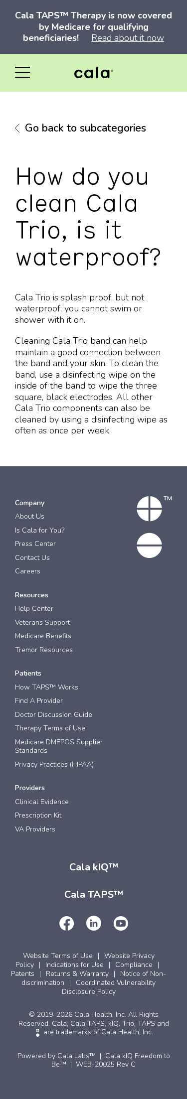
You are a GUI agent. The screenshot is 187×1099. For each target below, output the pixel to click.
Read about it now (127, 38)
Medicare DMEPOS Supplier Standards (59, 746)
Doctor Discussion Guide (53, 714)
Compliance (134, 964)
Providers (30, 788)
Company (29, 503)
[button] (22, 73)
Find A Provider (39, 700)
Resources (31, 595)
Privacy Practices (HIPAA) (54, 764)
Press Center (35, 544)
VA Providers (35, 829)
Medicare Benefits (43, 636)
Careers (27, 571)
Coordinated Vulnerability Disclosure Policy (109, 987)
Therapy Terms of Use (50, 728)
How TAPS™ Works (46, 687)
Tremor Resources (44, 650)
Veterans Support (42, 622)
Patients (28, 673)
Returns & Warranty (77, 973)
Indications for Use (74, 964)
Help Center (34, 608)
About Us (29, 516)
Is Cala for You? (39, 530)
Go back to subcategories (85, 128)
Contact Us (32, 557)
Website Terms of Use (58, 956)
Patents (22, 973)
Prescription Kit (38, 815)
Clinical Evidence (42, 802)
